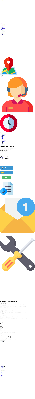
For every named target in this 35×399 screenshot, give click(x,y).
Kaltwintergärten (3, 135)
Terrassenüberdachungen (4, 134)
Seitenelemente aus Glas (9, 332)
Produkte (1, 23)
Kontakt (2, 26)
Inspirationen (2, 25)
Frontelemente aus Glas (13, 332)
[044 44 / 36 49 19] (17, 112)
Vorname (1, 333)
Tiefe (0, 329)
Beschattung (5, 332)
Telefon (0, 335)
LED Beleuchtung (2, 332)
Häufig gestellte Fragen (3, 28)
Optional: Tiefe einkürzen (2, 330)
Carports (2, 30)
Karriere (2, 27)
